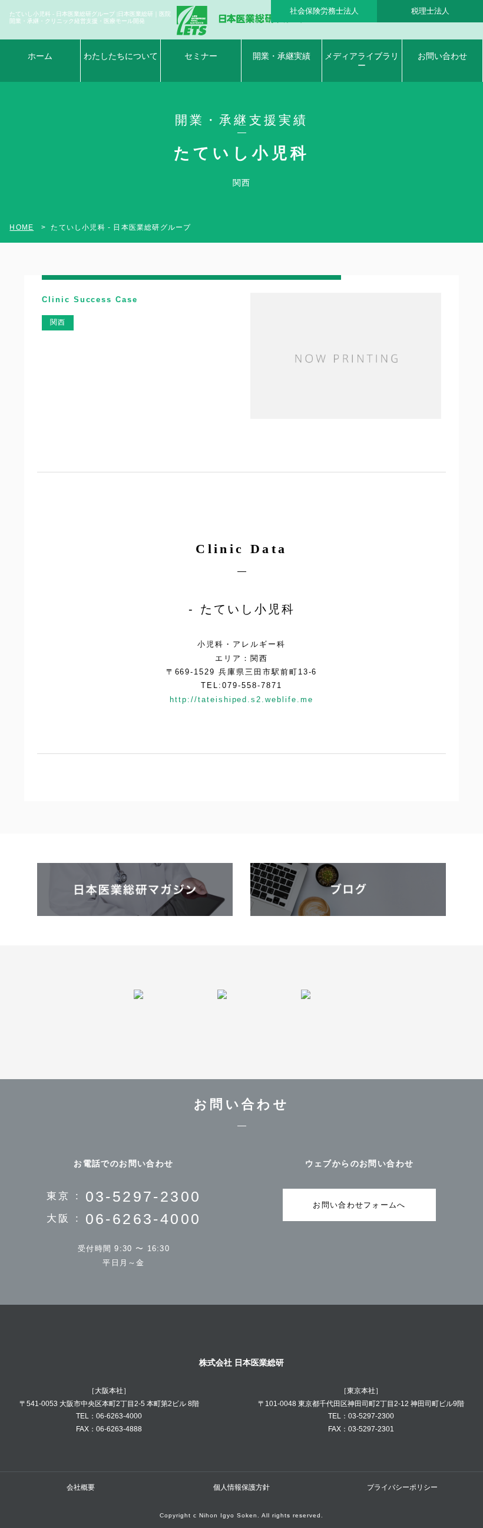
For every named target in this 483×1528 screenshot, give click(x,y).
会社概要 (81, 1487)
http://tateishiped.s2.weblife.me (241, 699)
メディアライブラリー (362, 60)
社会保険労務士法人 (324, 10)
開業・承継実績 (281, 56)
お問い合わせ (442, 56)
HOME (21, 227)
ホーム (40, 56)
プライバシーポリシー (402, 1487)
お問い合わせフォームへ (359, 1204)
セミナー (200, 56)
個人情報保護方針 (241, 1487)
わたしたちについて (121, 56)
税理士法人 (430, 10)
